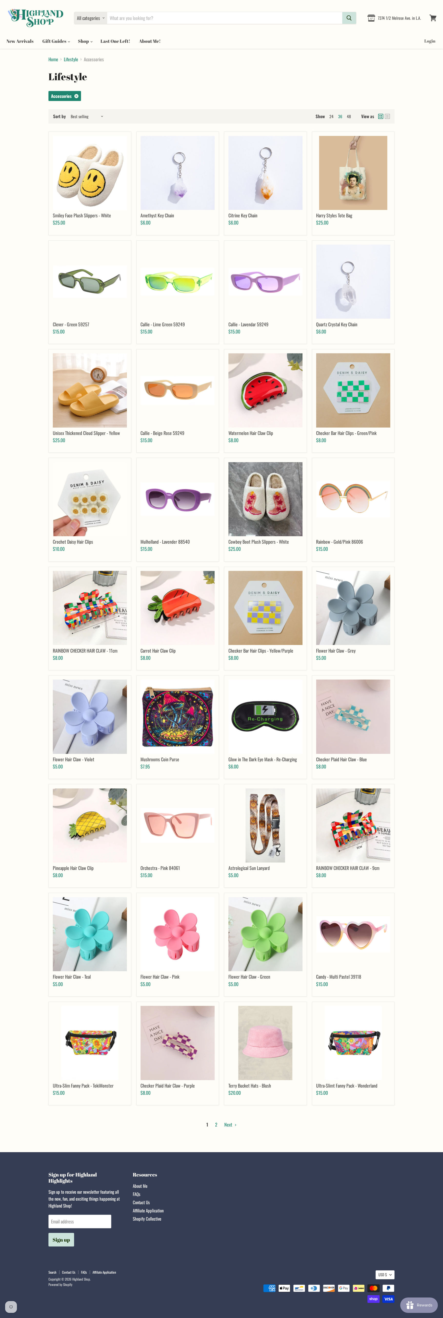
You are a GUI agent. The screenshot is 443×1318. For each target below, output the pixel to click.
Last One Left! (115, 41)
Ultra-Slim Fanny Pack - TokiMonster (83, 1085)
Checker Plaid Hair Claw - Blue (341, 759)
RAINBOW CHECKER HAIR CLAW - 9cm (347, 868)
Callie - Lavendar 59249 (248, 324)
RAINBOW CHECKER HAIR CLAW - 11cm (85, 650)
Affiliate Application (148, 1210)
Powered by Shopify (60, 1284)
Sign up (61, 1239)
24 (331, 116)
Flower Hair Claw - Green (249, 976)
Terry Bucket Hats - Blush (249, 1085)
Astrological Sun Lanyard (249, 868)
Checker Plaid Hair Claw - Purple (167, 1085)
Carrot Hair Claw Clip (158, 650)
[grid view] (380, 116)
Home (53, 59)
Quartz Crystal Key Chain (336, 324)
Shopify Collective (147, 1218)
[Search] (349, 18)
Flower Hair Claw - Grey (336, 650)
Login (429, 41)
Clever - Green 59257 (71, 324)
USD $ (382, 1274)
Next (228, 1124)
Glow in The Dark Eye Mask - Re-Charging (262, 759)
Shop (84, 41)
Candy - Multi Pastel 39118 (338, 976)
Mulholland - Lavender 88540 (165, 541)
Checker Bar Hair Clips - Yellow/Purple (260, 650)
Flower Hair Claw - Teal (72, 976)
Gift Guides (54, 41)
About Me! (150, 41)
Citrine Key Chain (242, 215)
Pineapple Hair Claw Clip (73, 868)
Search (52, 1272)
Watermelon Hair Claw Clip (250, 433)
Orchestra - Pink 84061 (160, 868)
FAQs (136, 1194)
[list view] (387, 116)
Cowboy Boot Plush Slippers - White (258, 541)
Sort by (59, 116)
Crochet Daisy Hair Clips (73, 541)
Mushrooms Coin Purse (159, 759)
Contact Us (141, 1202)
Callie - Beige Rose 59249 (162, 433)
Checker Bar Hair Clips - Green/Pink (346, 433)
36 (340, 116)
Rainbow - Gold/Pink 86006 (339, 541)
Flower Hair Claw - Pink (159, 976)
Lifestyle (71, 59)
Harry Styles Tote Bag (334, 215)
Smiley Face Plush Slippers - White (82, 215)
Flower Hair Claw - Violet (73, 759)
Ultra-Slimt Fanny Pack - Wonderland (346, 1085)
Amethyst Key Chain (157, 215)
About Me (140, 1186)
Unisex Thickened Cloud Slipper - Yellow (86, 433)
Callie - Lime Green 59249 (162, 324)
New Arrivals (20, 41)
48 (349, 116)
